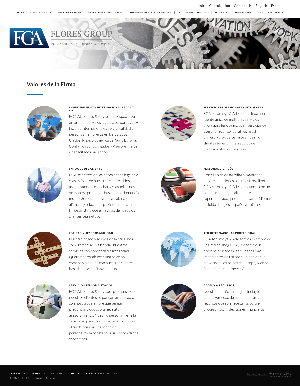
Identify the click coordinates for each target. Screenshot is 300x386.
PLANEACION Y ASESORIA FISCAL (105, 12)
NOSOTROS (221, 12)
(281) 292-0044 (108, 373)
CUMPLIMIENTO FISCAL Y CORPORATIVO (150, 12)
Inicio (20, 12)
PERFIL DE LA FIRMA (40, 12)
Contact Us (243, 6)
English (261, 6)
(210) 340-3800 (53, 373)
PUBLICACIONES (242, 12)
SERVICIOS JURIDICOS (69, 12)
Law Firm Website (257, 374)
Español (277, 6)
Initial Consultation (214, 6)
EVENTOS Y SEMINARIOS (270, 12)
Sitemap (52, 377)
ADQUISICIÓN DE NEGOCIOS (194, 12)
